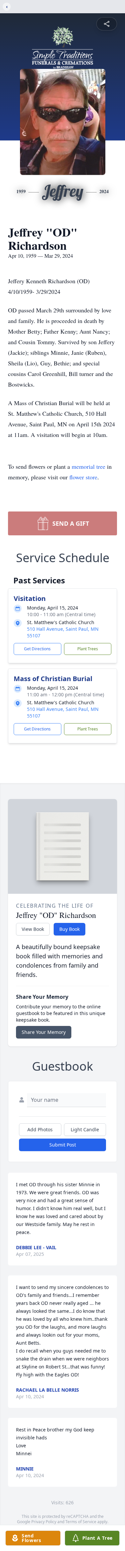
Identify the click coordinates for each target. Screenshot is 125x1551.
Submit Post (62, 1145)
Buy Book (69, 929)
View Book (33, 929)
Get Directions (37, 649)
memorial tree (88, 466)
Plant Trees (87, 649)
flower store (83, 477)
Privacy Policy (43, 1521)
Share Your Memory (44, 1032)
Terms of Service (80, 1521)
